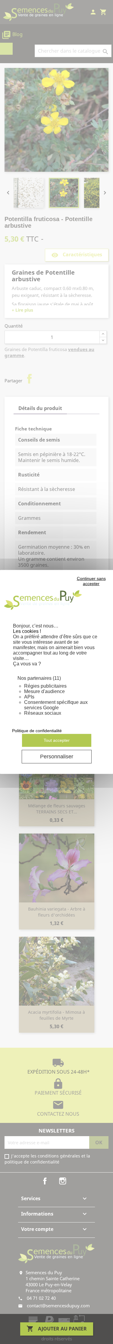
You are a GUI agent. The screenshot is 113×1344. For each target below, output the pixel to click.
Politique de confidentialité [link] (37, 730)
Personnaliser (56, 757)
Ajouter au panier (57, 1328)
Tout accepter (57, 740)
